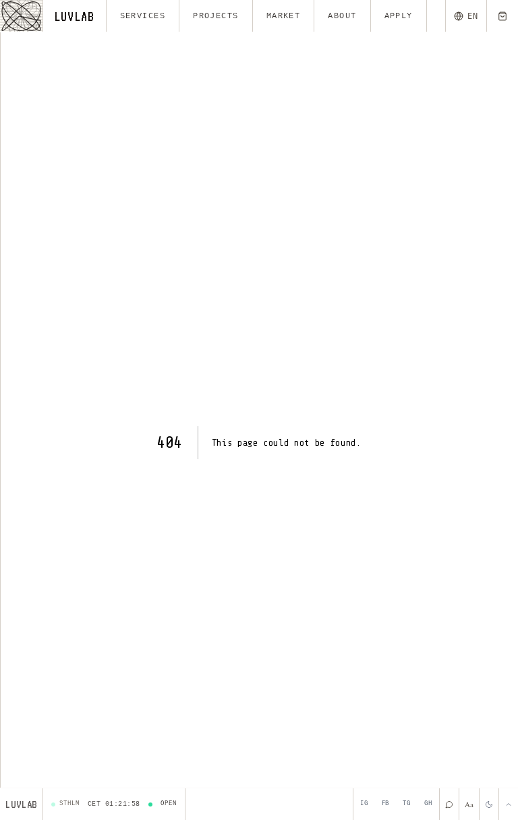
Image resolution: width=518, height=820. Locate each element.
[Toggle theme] (488, 804)
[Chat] (449, 804)
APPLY (398, 16)
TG (407, 803)
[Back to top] (508, 804)
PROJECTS (216, 16)
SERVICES (143, 16)
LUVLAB (74, 16)
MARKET (283, 16)
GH (428, 803)
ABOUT (342, 16)
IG (364, 803)
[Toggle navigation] (21, 16)
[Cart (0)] (502, 16)
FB (386, 803)
